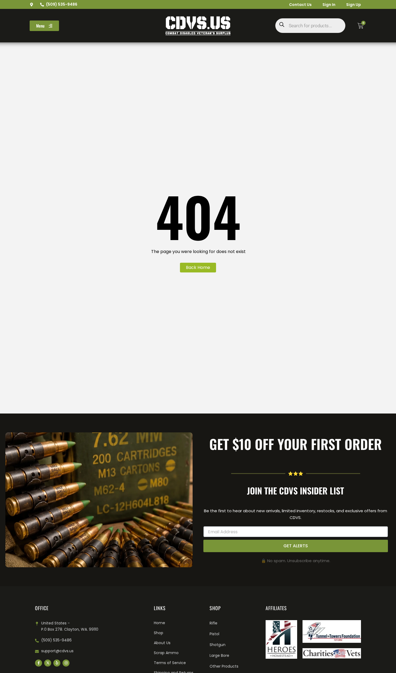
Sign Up (353, 4)
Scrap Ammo (166, 652)
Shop (158, 633)
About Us (162, 642)
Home (159, 623)
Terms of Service (170, 662)
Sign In (328, 4)
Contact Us (300, 4)
